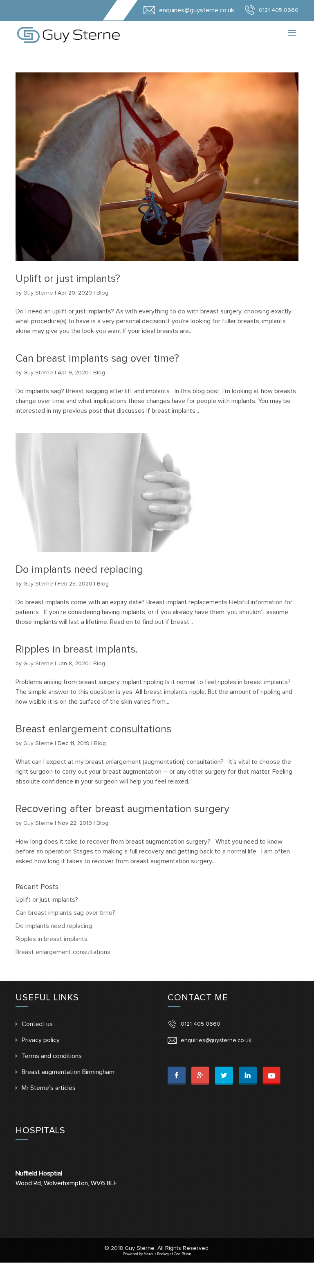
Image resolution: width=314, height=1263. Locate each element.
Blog (102, 293)
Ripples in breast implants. (77, 649)
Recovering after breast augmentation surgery (122, 809)
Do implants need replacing (79, 569)
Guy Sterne (38, 293)
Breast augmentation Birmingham (68, 1072)
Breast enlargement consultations (93, 729)
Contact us (37, 1024)
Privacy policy (41, 1040)
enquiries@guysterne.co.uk (216, 1040)
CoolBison (182, 1254)
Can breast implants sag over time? (97, 358)
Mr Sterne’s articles (49, 1088)
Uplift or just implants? (68, 278)
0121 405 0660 (200, 1024)
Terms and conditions (52, 1056)
